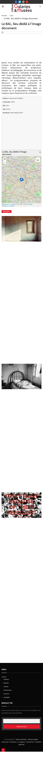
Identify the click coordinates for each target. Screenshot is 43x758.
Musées (6, 683)
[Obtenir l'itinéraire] (40, 151)
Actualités (7, 697)
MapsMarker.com (6, 204)
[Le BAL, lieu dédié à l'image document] (21, 180)
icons (17, 204)
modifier (12, 206)
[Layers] (37, 159)
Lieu (11, 15)
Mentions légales (33, 739)
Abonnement (30, 742)
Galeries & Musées (21, 739)
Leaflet (13, 204)
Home (4, 15)
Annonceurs (5, 742)
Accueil (4, 677)
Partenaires (13, 742)
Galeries (6, 679)
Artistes (6, 686)
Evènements (8, 690)
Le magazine (21, 742)
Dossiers (6, 694)
